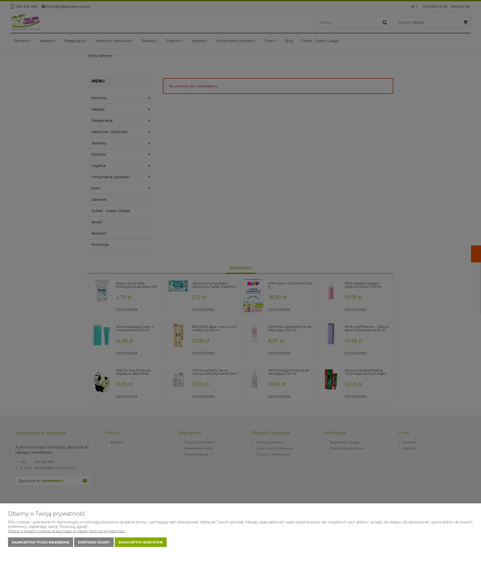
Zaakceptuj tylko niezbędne (40, 542)
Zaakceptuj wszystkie (140, 542)
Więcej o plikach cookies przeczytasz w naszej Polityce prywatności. (67, 531)
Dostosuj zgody (94, 542)
